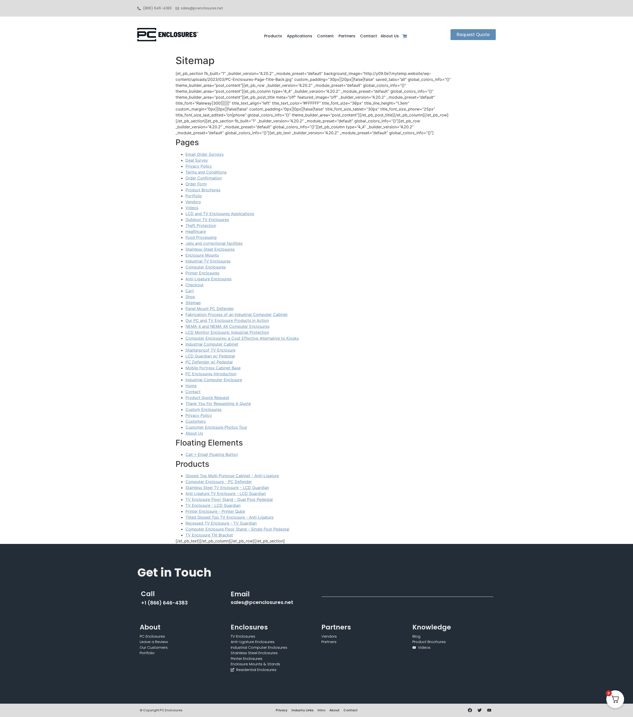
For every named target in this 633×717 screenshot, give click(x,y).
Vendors (193, 201)
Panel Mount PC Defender (209, 308)
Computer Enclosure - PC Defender (218, 481)
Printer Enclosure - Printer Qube (215, 511)
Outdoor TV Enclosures (207, 219)
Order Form (196, 183)
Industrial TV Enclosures (207, 261)
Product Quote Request (207, 397)
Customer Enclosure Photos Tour (216, 427)
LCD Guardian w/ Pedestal (210, 356)
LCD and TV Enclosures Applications (219, 213)
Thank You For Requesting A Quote (218, 403)
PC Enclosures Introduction (210, 373)
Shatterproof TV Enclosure (210, 350)
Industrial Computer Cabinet (211, 344)
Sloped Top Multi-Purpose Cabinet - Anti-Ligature (232, 475)
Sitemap (193, 302)
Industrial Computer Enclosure (213, 379)
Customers (195, 421)
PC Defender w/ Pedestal (209, 361)
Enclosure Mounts (202, 255)
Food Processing (201, 237)
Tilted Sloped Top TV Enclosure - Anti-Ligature (229, 517)
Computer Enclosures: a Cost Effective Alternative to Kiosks (242, 338)
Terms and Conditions (205, 172)
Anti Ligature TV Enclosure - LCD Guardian (225, 493)
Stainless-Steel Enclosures (210, 249)
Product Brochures (202, 189)
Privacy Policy (198, 166)
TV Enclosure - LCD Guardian (213, 505)
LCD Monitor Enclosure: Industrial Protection (227, 332)
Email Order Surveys (204, 154)
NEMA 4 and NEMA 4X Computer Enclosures (227, 326)
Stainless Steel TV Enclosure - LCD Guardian (227, 487)
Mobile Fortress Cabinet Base (213, 367)
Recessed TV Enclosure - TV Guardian (221, 523)
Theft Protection (200, 225)
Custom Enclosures (203, 409)
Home (191, 385)
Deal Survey (196, 160)
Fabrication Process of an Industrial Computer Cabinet (236, 314)
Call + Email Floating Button (211, 454)
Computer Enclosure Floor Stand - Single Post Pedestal (237, 529)
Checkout (194, 284)
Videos (191, 207)
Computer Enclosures (205, 267)
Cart (189, 290)
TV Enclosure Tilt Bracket (209, 535)
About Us (194, 433)
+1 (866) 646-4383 (164, 602)
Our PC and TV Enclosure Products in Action (227, 320)
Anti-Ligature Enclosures (208, 278)
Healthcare (195, 231)
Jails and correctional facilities (214, 243)
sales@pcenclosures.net (262, 602)
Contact (193, 391)
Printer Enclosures (202, 272)
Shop (190, 296)
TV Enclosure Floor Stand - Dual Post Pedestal (229, 499)
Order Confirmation (203, 178)
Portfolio (193, 195)
